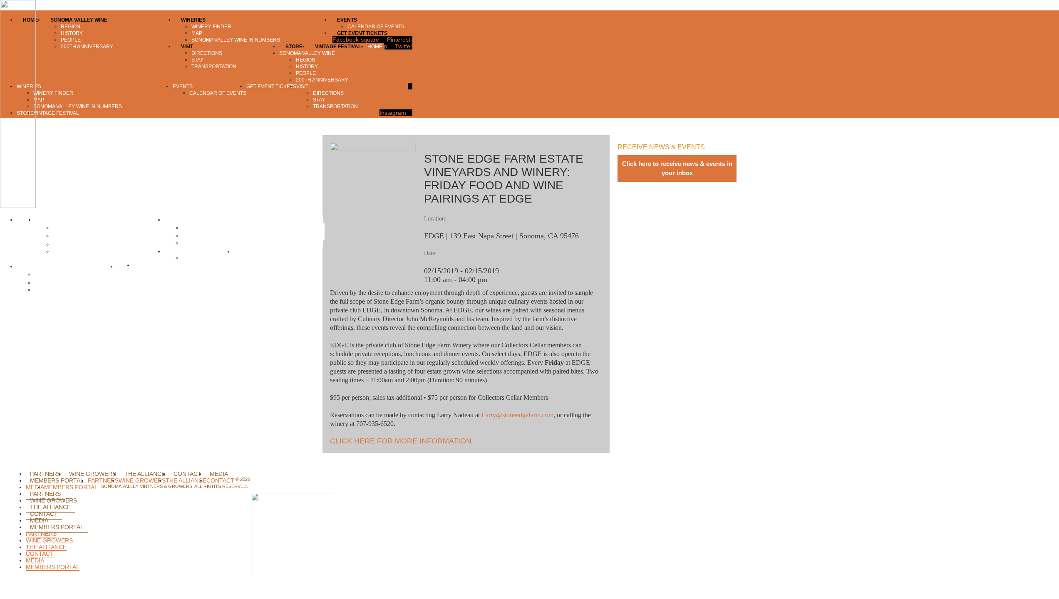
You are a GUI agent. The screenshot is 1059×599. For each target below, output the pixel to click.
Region (63, 227)
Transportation (54, 289)
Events (175, 251)
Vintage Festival (155, 265)
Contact (187, 473)
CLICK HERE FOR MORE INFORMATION (400, 441)
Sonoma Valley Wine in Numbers (225, 243)
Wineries (177, 219)
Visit (23, 266)
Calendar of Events (207, 258)
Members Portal (57, 480)
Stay (41, 282)
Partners (45, 473)
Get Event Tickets (258, 251)
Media (219, 473)
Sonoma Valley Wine (63, 219)
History (63, 236)
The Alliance (144, 473)
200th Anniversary (76, 251)
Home (26, 219)
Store (125, 266)
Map (189, 236)
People (63, 244)
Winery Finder (202, 227)
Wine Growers (92, 473)
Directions (49, 274)
